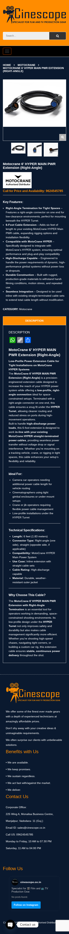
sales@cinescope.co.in (31, 827)
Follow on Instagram (26, 904)
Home (7, 65)
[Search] (57, 36)
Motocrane (26, 65)
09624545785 (24, 834)
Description (34, 320)
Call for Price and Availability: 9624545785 (33, 191)
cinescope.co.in (30, 882)
